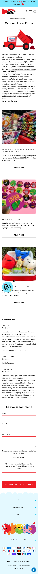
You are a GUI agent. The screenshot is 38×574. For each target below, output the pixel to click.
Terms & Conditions (13, 561)
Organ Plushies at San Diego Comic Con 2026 (18, 151)
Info (18, 515)
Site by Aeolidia (19, 569)
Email (4, 424)
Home (12, 19)
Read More (19, 168)
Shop (18, 500)
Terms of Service (29, 466)
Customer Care (18, 507)
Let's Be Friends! (18, 540)
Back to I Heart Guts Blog (20, 484)
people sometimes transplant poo (22, 69)
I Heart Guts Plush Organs (21, 565)
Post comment (19, 458)
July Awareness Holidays (15, 286)
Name (4, 413)
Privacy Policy (15, 466)
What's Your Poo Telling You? (13, 74)
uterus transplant (8, 59)
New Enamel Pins (11, 219)
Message (6, 434)
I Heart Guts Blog (21, 19)
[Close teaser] (14, 281)
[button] (7, 287)
